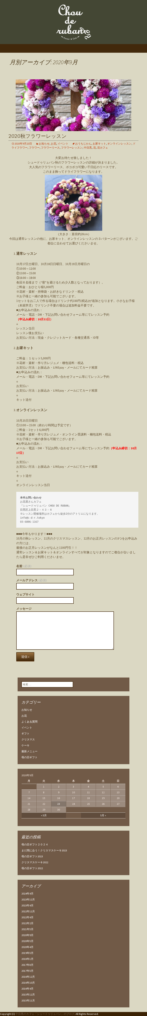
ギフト (25, 733)
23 (58, 804)
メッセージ (24, 608)
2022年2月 (27, 923)
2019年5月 (27, 953)
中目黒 (88, 147)
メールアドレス (31, 580)
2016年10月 (28, 982)
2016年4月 (27, 988)
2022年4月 (27, 917)
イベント (63, 143)
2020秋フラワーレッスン (38, 136)
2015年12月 (28, 994)
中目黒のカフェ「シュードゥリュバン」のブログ (45, 1014)
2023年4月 (27, 905)
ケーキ (25, 745)
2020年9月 (27, 935)
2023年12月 (28, 899)
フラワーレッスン (71, 147)
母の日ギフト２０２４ (34, 844)
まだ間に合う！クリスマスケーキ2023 (44, 850)
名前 (23, 566)
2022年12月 (28, 911)
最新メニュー (29, 751)
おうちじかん (83, 143)
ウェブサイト (25, 594)
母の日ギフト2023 (32, 856)
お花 (53, 143)
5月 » (103, 815)
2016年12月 (28, 976)
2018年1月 (27, 959)
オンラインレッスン (119, 143)
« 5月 (44, 815)
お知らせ (44, 143)
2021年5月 (27, 929)
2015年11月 (28, 1000)
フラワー (34, 147)
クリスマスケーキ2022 (34, 862)
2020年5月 (27, 941)
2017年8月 (27, 965)
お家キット (99, 143)
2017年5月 (27, 970)
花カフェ (102, 147)
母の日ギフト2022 (32, 868)
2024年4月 (27, 893)
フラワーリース (50, 147)
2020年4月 (27, 947)
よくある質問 (29, 721)
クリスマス (28, 739)
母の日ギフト (29, 757)
